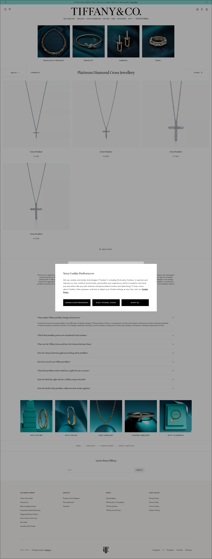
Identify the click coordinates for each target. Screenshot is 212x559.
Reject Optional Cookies (106, 302)
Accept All (135, 302)
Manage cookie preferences (76, 302)
